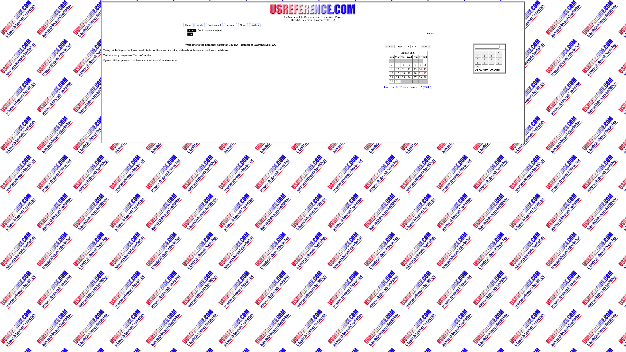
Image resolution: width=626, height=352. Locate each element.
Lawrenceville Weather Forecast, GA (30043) (407, 87)
